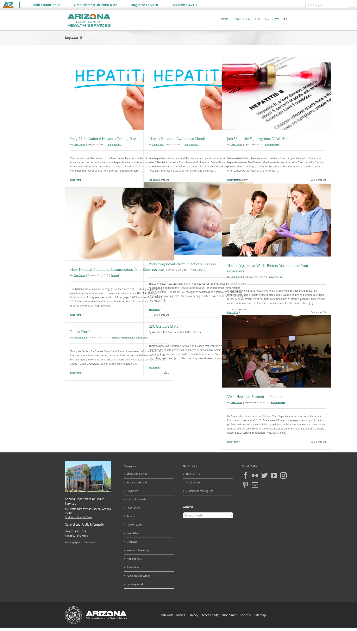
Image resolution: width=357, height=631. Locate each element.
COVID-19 (132, 491)
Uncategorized (134, 584)
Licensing (131, 542)
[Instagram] (283, 475)
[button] (350, 5)
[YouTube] (274, 475)
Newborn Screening (137, 550)
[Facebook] (245, 475)
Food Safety (133, 508)
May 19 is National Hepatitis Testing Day (103, 138)
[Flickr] (255, 475)
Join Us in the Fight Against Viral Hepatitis (261, 138)
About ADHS (193, 474)
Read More (75, 179)
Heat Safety (132, 533)
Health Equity (134, 525)
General (115, 275)
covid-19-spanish (136, 499)
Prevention (142, 337)
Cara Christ (79, 144)
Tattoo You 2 (80, 331)
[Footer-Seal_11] (96, 608)
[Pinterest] (245, 485)
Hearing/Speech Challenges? (81, 542)
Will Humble (80, 337)
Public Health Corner (138, 575)
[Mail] (255, 485)
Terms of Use (193, 482)
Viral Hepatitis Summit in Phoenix (255, 396)
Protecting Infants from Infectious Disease (182, 264)
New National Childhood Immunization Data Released (113, 269)
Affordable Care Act (137, 474)
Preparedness (114, 144)
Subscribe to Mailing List (199, 491)
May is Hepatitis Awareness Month (177, 138)
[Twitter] (264, 475)
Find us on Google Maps (78, 517)
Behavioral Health (136, 482)
